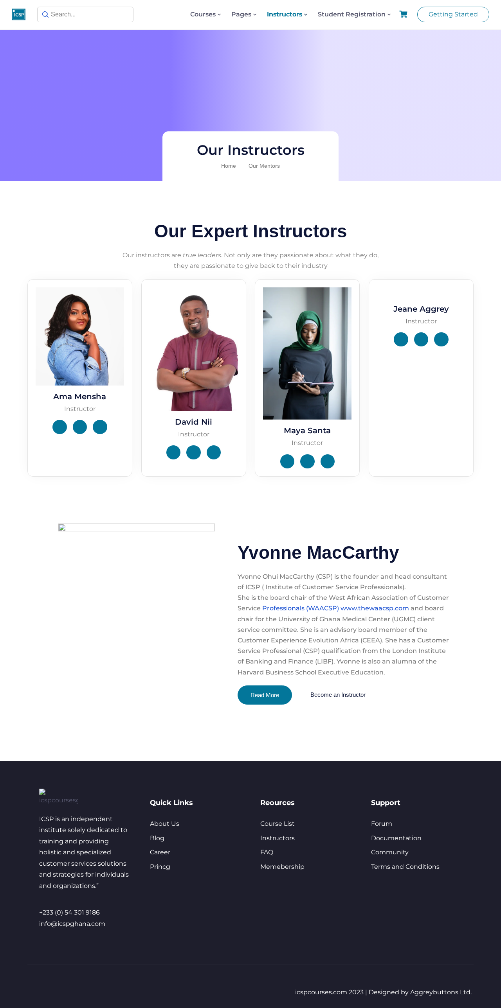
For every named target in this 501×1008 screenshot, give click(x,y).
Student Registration (352, 14)
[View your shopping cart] (404, 14)
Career (160, 852)
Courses (203, 14)
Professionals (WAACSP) (300, 608)
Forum (381, 823)
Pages (241, 14)
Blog (157, 838)
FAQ (266, 852)
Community (390, 852)
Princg (160, 866)
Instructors (284, 14)
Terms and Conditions (405, 866)
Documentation (396, 838)
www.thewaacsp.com (375, 608)
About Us (164, 823)
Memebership (282, 866)
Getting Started (453, 14)
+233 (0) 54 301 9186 (69, 912)
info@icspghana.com (72, 923)
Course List (277, 823)
